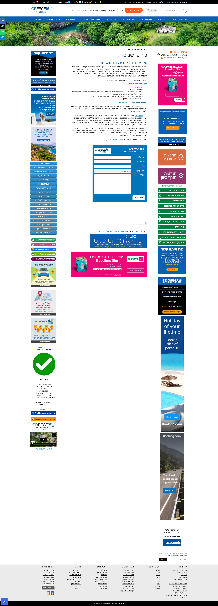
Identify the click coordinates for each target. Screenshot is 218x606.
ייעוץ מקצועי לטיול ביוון (43, 200)
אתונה (158, 575)
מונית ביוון (104, 577)
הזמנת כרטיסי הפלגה (43, 188)
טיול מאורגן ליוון (129, 572)
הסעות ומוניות (43, 196)
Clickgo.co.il (120, 603)
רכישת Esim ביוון (43, 228)
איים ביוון (162, 19)
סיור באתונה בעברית (43, 233)
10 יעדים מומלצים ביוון (47, 581)
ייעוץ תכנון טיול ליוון (128, 570)
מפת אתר (184, 581)
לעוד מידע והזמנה (178, 57)
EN (78, 10)
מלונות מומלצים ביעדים (43, 163)
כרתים (158, 572)
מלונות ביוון (104, 575)
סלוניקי (158, 570)
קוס (159, 579)
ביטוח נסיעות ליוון (43, 192)
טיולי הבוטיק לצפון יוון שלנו (43, 449)
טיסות (86, 2)
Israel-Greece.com (109, 603)
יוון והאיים (131, 579)
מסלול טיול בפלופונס (43, 216)
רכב (66, 2)
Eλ (73, 10)
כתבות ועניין (72, 19)
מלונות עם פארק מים (43, 175)
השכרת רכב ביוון (44, 184)
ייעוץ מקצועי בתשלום (90, 10)
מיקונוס (158, 581)
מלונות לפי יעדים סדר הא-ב (43, 167)
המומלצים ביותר (180, 19)
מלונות (76, 2)
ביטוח (34, 2)
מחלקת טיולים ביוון (43, 347)
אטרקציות (112, 19)
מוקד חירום (183, 597)
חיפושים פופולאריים (93, 19)
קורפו (158, 584)
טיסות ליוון (104, 570)
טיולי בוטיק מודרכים (43, 204)
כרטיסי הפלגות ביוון (101, 579)
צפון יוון (38, 19)
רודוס (158, 577)
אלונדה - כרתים (49, 579)
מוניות (96, 2)
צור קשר (184, 575)
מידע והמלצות (54, 19)
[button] (4, 601)
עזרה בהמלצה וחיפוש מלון (43, 171)
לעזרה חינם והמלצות (133, 10)
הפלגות (44, 2)
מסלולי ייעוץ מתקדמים (44, 212)
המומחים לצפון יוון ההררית (43, 224)
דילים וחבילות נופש (101, 581)
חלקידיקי (157, 586)
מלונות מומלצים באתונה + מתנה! (43, 220)
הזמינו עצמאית (130, 19)
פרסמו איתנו (183, 577)
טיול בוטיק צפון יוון (128, 577)
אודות (121, 10)
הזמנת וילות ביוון (44, 180)
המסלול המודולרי (128, 575)
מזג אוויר (57, 2)
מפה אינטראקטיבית (108, 10)
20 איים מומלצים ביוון (47, 584)
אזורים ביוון (148, 19)
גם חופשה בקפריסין (43, 208)
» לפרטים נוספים (172, 128)
